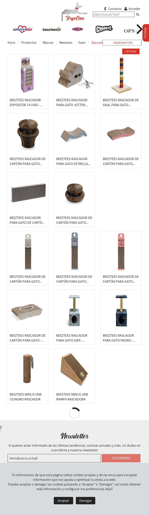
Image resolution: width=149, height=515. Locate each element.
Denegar (85, 500)
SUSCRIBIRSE (121, 458)
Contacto (114, 9)
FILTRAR (131, 51)
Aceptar (63, 500)
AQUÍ (109, 489)
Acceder (134, 9)
